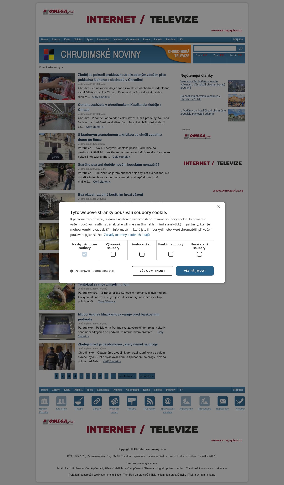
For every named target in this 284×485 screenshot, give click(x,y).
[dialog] (142, 242)
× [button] (218, 207)
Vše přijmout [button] (195, 271)
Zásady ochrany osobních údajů (127, 235)
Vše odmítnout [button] (152, 271)
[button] (92, 271)
